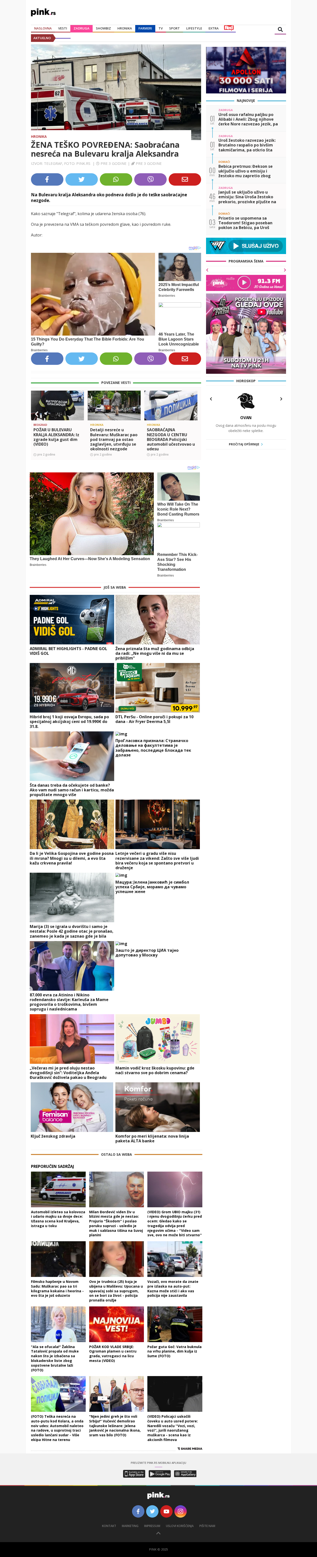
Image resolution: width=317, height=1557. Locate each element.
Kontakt (109, 1526)
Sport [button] (174, 28)
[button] (37, 414)
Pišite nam (207, 1526)
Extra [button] (214, 28)
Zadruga (81, 28)
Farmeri (145, 28)
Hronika (124, 28)
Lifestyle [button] (194, 28)
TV (160, 28)
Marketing (130, 1526)
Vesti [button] (62, 28)
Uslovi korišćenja (180, 1526)
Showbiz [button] (103, 28)
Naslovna (43, 28)
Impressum (152, 1526)
